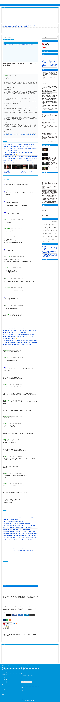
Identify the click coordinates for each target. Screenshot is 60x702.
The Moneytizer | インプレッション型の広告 (27, 675)
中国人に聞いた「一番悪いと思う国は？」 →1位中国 (49, 123)
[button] (32, 615)
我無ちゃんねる (4, 674)
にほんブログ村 (6, 625)
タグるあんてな (23, 669)
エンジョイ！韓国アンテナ (6, 672)
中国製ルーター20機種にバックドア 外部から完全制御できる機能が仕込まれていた (49, 134)
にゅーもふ (4, 689)
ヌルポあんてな (23, 667)
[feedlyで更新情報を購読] (7, 620)
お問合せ (22, 690)
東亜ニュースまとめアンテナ (6, 692)
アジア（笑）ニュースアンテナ (6, 669)
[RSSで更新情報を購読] (10, 620)
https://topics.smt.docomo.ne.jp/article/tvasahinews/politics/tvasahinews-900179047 (19, 134)
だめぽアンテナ (4, 691)
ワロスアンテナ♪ (4, 679)
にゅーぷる (4, 677)
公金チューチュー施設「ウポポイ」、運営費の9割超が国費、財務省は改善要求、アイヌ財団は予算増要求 (49, 137)
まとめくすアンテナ (5, 684)
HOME (22, 685)
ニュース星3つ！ (4, 687)
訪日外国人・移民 (6, 39)
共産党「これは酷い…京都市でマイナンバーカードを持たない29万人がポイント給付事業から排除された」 (49, 126)
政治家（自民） (12, 39)
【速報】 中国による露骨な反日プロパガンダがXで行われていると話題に (14, 26)
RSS (22, 687)
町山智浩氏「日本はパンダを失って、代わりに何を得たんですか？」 (49, 141)
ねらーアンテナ (4, 682)
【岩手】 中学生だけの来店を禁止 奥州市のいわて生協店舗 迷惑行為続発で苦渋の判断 (18, 44)
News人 (3, 694)
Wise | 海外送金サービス (24, 677)
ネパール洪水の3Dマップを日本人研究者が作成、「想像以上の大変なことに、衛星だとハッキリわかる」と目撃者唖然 (22, 25)
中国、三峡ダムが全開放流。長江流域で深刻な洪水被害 (49, 119)
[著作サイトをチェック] (4, 620)
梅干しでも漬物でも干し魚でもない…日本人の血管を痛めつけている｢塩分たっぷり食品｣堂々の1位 (49, 115)
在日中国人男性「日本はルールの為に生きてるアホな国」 (49, 130)
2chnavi (3, 667)
